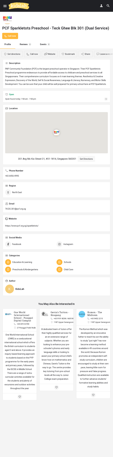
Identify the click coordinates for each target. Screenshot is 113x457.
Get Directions (86, 159)
